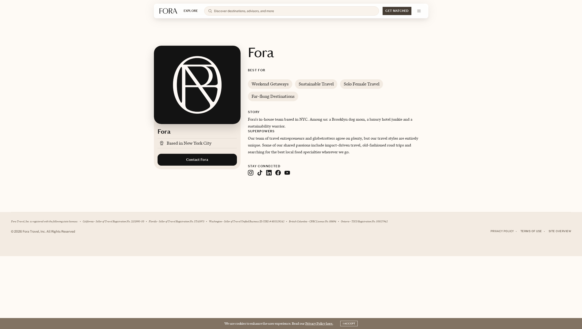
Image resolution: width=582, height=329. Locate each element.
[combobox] (294, 11)
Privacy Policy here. (319, 323)
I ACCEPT (349, 323)
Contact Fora (197, 159)
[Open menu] (419, 11)
